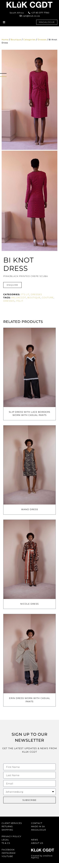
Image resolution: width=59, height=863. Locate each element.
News (34, 839)
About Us (37, 843)
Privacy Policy (11, 836)
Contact (36, 823)
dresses (9, 300)
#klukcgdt (18, 297)
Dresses (42, 39)
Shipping (7, 830)
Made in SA (38, 826)
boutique (33, 297)
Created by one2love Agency (42, 857)
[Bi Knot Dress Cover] (29, 100)
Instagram (8, 853)
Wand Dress (29, 509)
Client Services (12, 823)
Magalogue (38, 830)
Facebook (8, 849)
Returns (7, 826)
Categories (29, 39)
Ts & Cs (6, 843)
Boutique (16, 39)
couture (48, 297)
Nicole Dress (29, 603)
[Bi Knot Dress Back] (29, 201)
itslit (19, 300)
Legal (5, 839)
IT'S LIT (25, 294)
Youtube (7, 856)
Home (5, 39)
